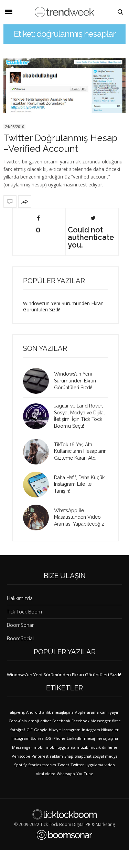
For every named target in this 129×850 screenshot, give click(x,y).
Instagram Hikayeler (100, 729)
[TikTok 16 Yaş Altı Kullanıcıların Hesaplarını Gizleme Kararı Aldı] (38, 451)
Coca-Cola (18, 720)
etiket (45, 720)
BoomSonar (20, 625)
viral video (45, 773)
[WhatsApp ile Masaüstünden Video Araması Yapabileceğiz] (38, 517)
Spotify (20, 764)
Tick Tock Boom (24, 611)
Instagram (71, 729)
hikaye (55, 729)
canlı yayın (109, 712)
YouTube (84, 773)
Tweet (63, 764)
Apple (80, 712)
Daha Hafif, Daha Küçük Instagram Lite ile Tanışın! (79, 484)
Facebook (61, 720)
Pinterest (40, 756)
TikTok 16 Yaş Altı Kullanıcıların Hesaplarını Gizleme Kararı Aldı (81, 451)
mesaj (89, 738)
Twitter (77, 764)
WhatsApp (66, 773)
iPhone (58, 738)
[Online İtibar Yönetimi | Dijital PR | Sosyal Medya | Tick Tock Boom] (64, 814)
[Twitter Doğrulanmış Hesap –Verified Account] (64, 85)
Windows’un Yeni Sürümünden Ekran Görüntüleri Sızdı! (63, 306)
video (110, 764)
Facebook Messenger (91, 720)
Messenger (22, 747)
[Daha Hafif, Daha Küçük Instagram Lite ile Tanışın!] (38, 484)
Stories (34, 764)
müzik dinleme (103, 747)
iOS (48, 738)
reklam (56, 756)
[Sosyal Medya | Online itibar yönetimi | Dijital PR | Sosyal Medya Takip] (64, 12)
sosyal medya (105, 756)
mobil (39, 747)
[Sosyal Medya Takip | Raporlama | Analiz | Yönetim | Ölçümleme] (64, 835)
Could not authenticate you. (91, 237)
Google (40, 729)
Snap (68, 756)
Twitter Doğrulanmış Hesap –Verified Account (60, 143)
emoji (33, 720)
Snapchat (83, 756)
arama (93, 712)
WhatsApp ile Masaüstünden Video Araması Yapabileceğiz (79, 517)
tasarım (49, 764)
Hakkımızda (20, 598)
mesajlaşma (107, 738)
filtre (116, 720)
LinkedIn (75, 738)
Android (33, 712)
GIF (29, 729)
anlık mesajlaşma (58, 712)
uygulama (94, 764)
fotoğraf (17, 729)
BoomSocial (20, 638)
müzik (82, 747)
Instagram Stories (27, 738)
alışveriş (17, 712)
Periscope (21, 756)
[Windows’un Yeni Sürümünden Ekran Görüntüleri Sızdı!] (38, 381)
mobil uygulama (60, 747)
